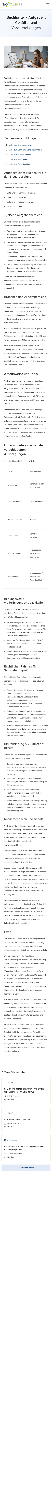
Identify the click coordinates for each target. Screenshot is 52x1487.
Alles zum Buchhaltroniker (20, 155)
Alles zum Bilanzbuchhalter (20, 145)
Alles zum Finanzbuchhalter (20, 164)
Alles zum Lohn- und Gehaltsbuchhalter (25, 150)
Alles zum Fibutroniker (18, 159)
